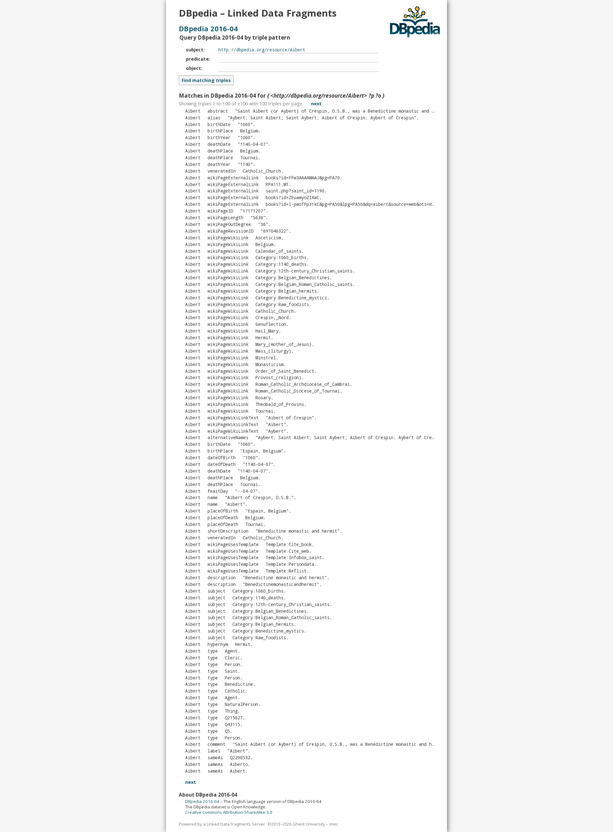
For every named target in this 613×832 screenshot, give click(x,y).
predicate (197, 59)
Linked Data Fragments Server (236, 824)
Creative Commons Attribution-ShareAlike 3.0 (228, 812)
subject (194, 49)
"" (321, 118)
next (316, 103)
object (193, 68)
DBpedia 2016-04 (208, 28)
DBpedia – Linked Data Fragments (258, 13)
